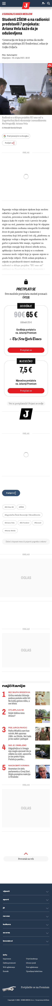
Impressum (7, 959)
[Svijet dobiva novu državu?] (42, 716)
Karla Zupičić (12, 55)
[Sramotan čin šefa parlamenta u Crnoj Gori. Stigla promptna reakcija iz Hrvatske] (42, 771)
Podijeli (8, 143)
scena (6, 933)
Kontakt (6, 971)
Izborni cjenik (31, 963)
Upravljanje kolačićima (34, 971)
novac (6, 916)
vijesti (6, 891)
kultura (7, 924)
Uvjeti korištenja (32, 959)
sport (6, 900)
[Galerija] (26, 89)
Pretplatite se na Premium (35, 987)
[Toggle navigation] (3, 3)
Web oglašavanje (9, 967)
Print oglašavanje (32, 967)
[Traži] (48, 3)
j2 (4, 908)
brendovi (8, 941)
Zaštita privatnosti (9, 963)
